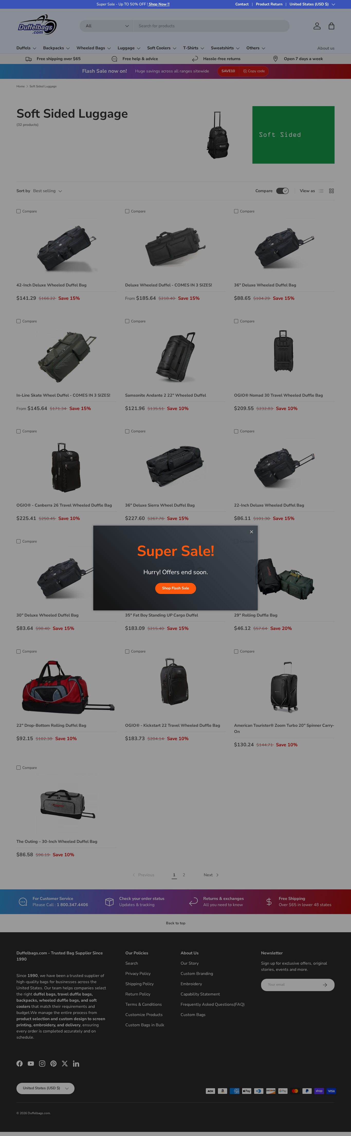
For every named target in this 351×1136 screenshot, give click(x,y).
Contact (242, 4)
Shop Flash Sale (175, 588)
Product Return (269, 4)
